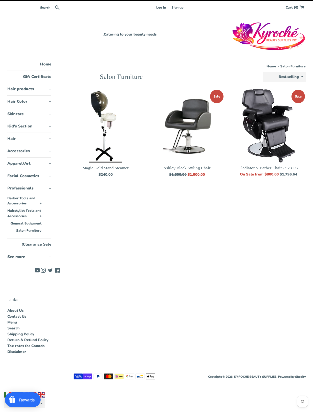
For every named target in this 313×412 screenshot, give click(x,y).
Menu (12, 322)
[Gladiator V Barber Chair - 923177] (268, 125)
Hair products (29, 89)
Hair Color (29, 101)
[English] (41, 394)
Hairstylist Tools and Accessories (24, 213)
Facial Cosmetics (29, 176)
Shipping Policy (20, 334)
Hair (29, 138)
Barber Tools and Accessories (24, 201)
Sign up (177, 7)
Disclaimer (16, 351)
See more (29, 257)
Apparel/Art (29, 163)
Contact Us (16, 316)
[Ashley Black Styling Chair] (187, 125)
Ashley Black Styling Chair (187, 168)
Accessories (29, 151)
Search (13, 328)
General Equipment (26, 223)
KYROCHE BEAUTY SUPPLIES (255, 377)
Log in (161, 7)
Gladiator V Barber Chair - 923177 (268, 168)
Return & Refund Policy (27, 339)
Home (45, 64)
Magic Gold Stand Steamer (105, 168)
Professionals (29, 188)
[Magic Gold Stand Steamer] (105, 125)
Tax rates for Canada (26, 345)
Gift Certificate (37, 76)
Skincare (29, 114)
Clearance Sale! (36, 244)
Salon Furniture (29, 230)
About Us (15, 310)
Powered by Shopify (292, 377)
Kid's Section (29, 126)
